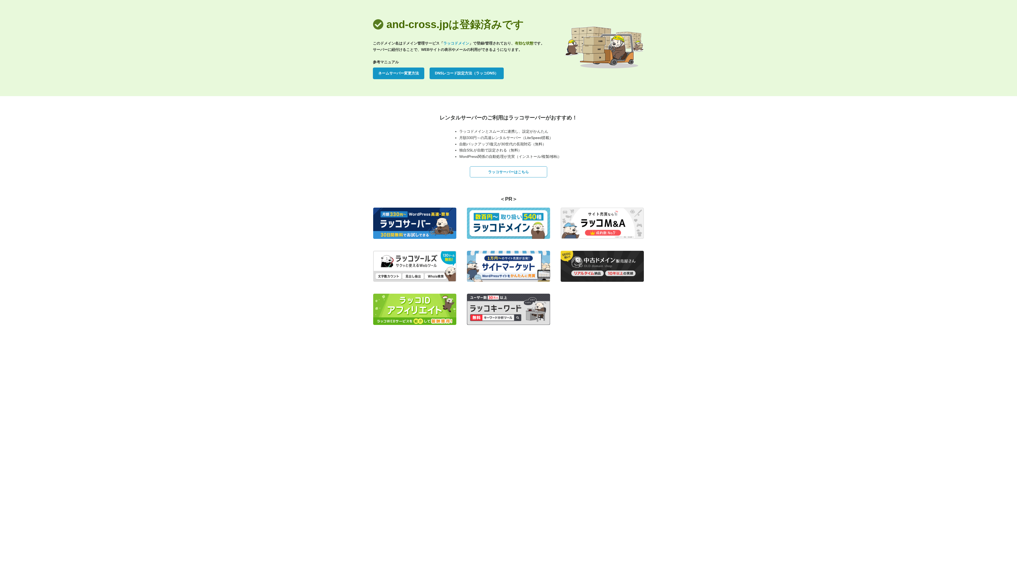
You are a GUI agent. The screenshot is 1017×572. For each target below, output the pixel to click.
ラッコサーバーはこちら (508, 172)
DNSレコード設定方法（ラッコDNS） (466, 73)
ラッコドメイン (456, 43)
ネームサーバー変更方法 (398, 73)
